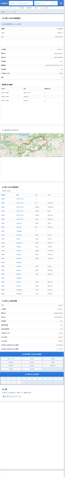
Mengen (26, 100)
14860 (2, 278)
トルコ (8, 12)
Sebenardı (19, 242)
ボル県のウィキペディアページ (12, 396)
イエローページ (12, 8)
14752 (2, 242)
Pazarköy (19, 278)
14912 (2, 293)
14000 (47, 65)
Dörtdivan (19, 289)
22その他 (59, 65)
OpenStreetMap (60, 156)
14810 (2, 262)
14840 (2, 266)
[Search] (55, 3)
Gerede (19, 282)
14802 (2, 258)
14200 (2, 215)
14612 (2, 227)
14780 (2, 246)
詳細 (61, 36)
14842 (2, 270)
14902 (2, 286)
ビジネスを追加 (44, 8)
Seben (18, 239)
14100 (2, 211)
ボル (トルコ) (27, 92)
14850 (2, 274)
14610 (2, 223)
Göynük (19, 246)
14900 (2, 282)
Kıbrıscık (19, 223)
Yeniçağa (19, 231)
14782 (2, 250)
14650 (2, 231)
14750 (2, 239)
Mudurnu (26, 96)
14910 (2, 289)
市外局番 (21, 8)
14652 (2, 235)
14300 (2, 219)
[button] (2, 135)
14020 (51, 65)
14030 (55, 65)
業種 (36, 8)
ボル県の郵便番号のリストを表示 (11, 24)
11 (62, 77)
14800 (2, 254)
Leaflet (53, 156)
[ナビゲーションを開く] (61, 3)
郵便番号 (29, 8)
